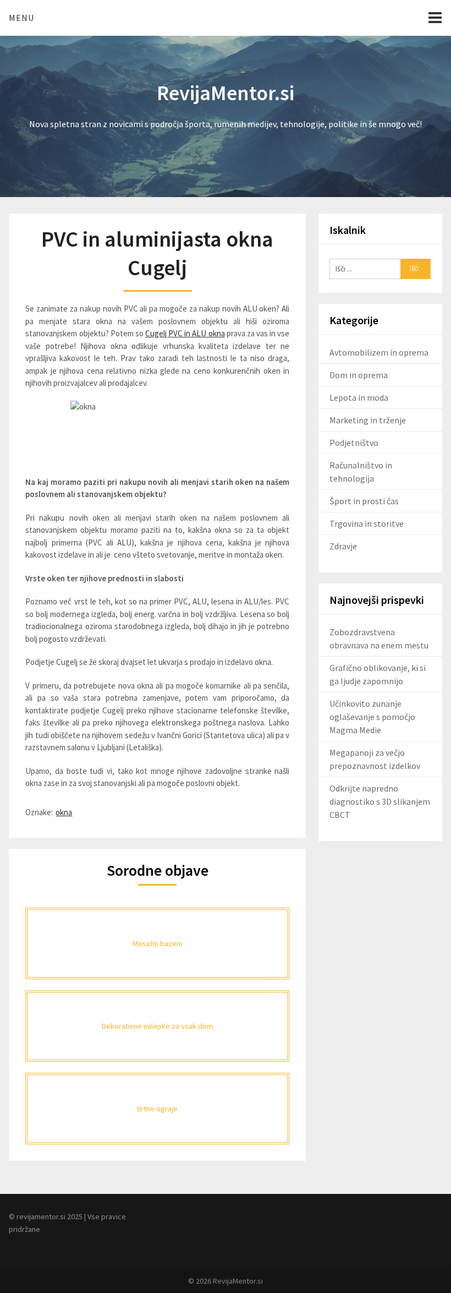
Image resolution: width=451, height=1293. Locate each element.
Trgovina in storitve (366, 523)
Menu (21, 17)
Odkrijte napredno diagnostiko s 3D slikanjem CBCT (379, 801)
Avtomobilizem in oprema (378, 352)
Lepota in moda (358, 397)
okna (64, 812)
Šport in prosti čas (364, 500)
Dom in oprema (358, 374)
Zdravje (343, 546)
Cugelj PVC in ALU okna (185, 333)
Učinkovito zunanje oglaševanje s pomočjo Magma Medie (372, 716)
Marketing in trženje (367, 419)
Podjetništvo (353, 442)
